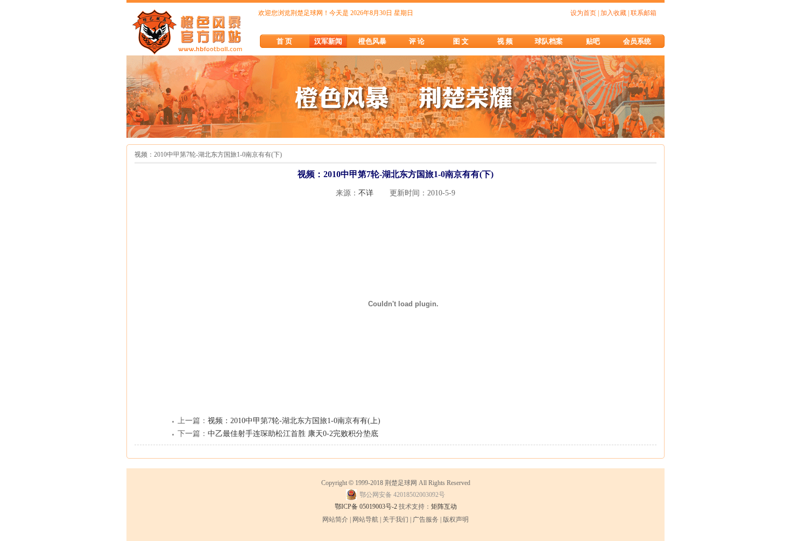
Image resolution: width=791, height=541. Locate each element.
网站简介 (335, 519)
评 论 (417, 41)
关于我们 (395, 519)
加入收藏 (613, 13)
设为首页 (583, 13)
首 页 (284, 41)
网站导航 (365, 519)
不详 (365, 193)
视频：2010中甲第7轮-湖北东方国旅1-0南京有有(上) (294, 421)
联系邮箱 (643, 13)
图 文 (461, 41)
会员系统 (637, 41)
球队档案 (549, 41)
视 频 (505, 41)
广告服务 (426, 519)
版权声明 (456, 519)
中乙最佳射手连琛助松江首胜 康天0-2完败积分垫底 (293, 434)
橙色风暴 (372, 41)
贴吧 (593, 41)
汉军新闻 (328, 41)
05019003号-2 (378, 506)
